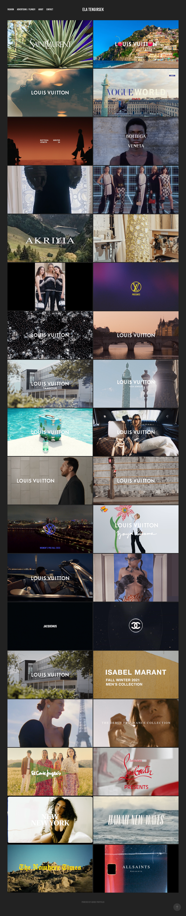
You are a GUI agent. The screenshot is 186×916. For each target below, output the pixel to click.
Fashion (10, 9)
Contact (49, 9)
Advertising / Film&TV (26, 9)
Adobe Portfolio (97, 902)
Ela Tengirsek (93, 9)
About (40, 9)
